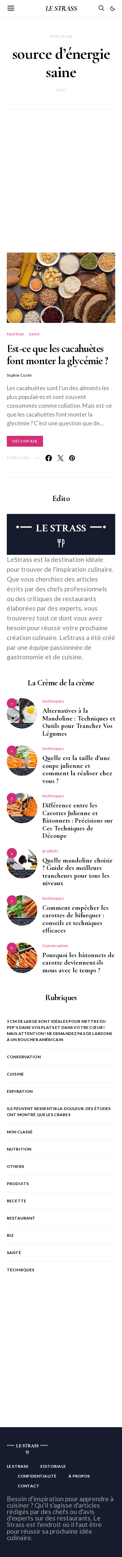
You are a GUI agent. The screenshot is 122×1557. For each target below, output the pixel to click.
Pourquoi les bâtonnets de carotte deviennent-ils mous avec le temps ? (78, 962)
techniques (53, 701)
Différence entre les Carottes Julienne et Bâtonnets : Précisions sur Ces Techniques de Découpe (77, 820)
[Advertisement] (61, 189)
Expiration (20, 1091)
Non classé (20, 1131)
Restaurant (21, 1218)
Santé (34, 333)
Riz (10, 1235)
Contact (28, 1485)
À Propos (79, 1476)
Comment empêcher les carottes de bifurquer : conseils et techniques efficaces (75, 919)
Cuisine (15, 1074)
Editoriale (53, 1466)
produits (50, 850)
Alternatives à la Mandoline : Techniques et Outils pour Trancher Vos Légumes (78, 722)
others (15, 1166)
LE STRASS (61, 8)
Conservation (55, 945)
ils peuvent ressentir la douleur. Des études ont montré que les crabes (59, 1111)
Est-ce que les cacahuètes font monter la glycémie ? (57, 354)
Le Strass (17, 1466)
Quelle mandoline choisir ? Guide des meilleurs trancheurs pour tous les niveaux (77, 872)
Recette (16, 1200)
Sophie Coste (19, 375)
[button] (112, 8)
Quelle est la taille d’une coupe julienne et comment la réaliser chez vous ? (77, 769)
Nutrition (15, 333)
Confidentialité (37, 1476)
